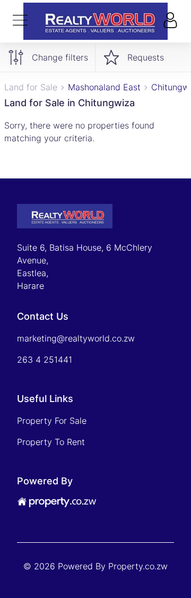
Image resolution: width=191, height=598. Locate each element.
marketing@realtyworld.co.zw (76, 338)
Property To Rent (51, 442)
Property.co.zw (138, 566)
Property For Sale (51, 420)
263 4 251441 (44, 359)
